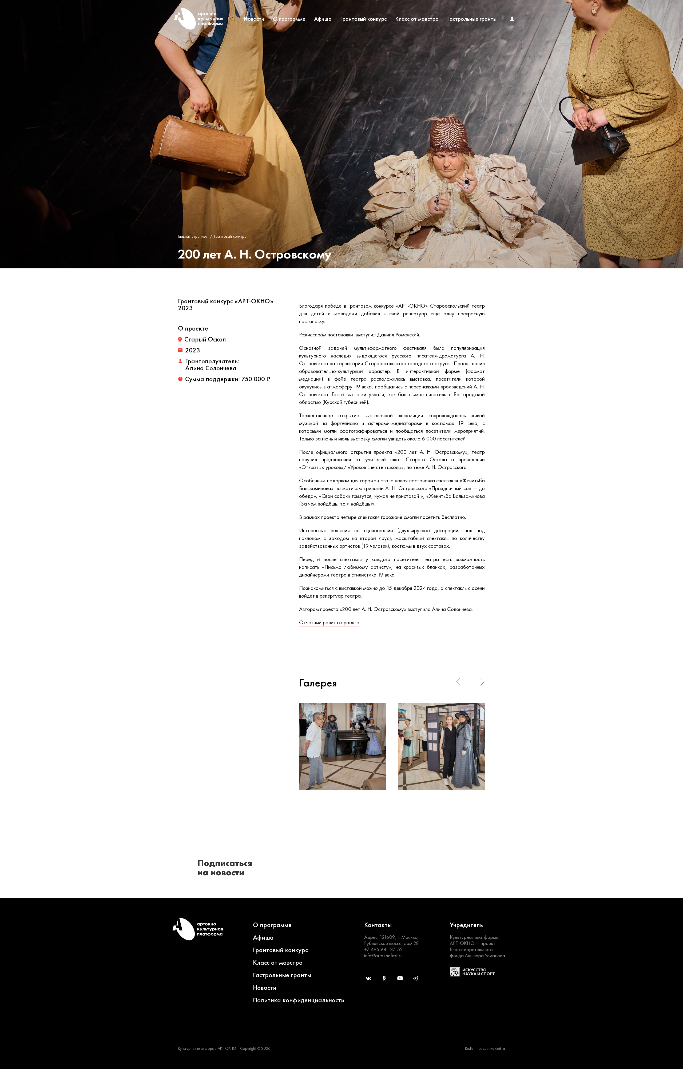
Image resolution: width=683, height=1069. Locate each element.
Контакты (378, 924)
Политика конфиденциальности (298, 1000)
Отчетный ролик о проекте (329, 622)
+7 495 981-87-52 (383, 949)
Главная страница (192, 236)
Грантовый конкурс (363, 19)
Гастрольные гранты (472, 19)
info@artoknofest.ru (383, 955)
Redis (469, 1048)
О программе (289, 19)
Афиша (323, 19)
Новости (254, 19)
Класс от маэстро (417, 19)
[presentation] (458, 681)
